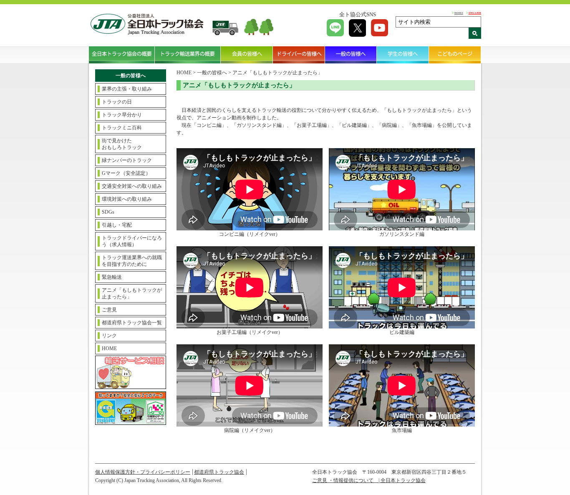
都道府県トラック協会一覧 (132, 323)
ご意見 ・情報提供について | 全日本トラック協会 (369, 480)
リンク (109, 335)
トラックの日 (117, 102)
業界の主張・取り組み (127, 89)
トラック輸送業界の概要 (188, 54)
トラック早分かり (122, 115)
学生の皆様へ (403, 54)
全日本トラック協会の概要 (122, 54)
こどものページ (455, 54)
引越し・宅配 (117, 225)
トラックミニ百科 (122, 128)
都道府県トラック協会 (219, 472)
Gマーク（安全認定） (126, 173)
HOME (458, 12)
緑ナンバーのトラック (127, 160)
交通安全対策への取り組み (132, 186)
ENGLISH (475, 12)
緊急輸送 (112, 277)
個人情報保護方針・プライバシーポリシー (142, 472)
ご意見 (109, 310)
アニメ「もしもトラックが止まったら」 (132, 293)
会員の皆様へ (247, 54)
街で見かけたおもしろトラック (122, 144)
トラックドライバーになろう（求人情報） (132, 241)
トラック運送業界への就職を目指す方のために (132, 261)
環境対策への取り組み (127, 199)
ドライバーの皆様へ (299, 54)
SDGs (108, 212)
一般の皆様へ (351, 54)
